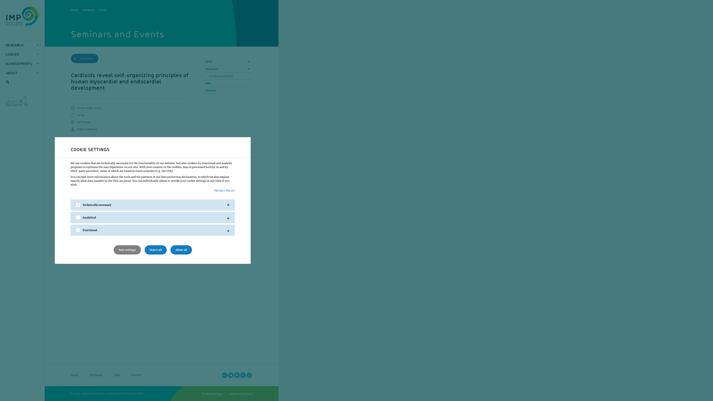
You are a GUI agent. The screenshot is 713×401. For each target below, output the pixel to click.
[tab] (153, 205)
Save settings (127, 250)
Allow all (181, 250)
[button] (153, 205)
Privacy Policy (224, 190)
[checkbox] (78, 205)
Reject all (156, 250)
